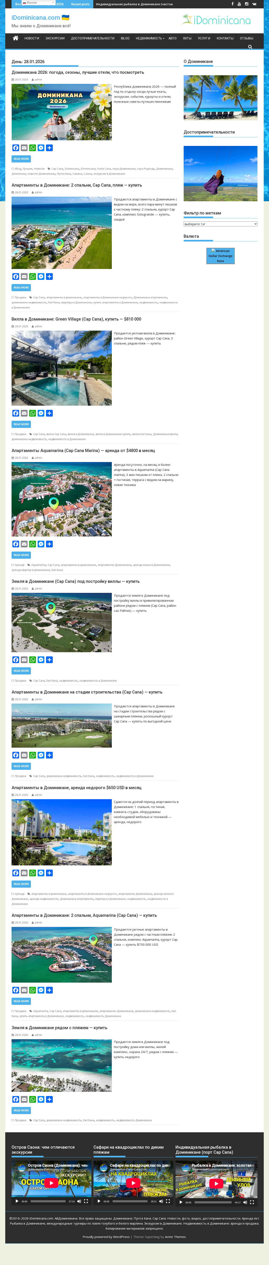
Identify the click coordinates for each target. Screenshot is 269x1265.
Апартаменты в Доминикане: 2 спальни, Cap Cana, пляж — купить (77, 185)
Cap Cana (57, 168)
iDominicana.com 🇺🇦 (40, 17)
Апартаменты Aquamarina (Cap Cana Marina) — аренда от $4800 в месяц (83, 450)
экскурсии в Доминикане (109, 173)
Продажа (20, 297)
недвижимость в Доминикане (67, 439)
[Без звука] (79, 1201)
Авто (173, 38)
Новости (32, 38)
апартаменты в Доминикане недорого (107, 297)
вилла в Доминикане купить (113, 434)
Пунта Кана (64, 173)
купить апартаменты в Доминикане (115, 302)
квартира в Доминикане (76, 302)
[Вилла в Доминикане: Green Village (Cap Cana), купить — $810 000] (62, 333)
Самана (77, 173)
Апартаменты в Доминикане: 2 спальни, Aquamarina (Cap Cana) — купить (84, 915)
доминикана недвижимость (29, 302)
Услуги (204, 38)
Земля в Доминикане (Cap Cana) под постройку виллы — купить (76, 581)
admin (38, 79)
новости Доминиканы (41, 173)
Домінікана (19, 173)
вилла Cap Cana (56, 434)
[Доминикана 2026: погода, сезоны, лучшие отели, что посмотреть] (62, 86)
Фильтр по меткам (202, 213)
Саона (88, 173)
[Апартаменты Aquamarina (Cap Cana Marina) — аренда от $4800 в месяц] (62, 464)
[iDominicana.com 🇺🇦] (15, 37)
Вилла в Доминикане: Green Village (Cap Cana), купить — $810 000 (76, 319)
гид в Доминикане (124, 168)
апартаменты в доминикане (64, 297)
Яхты (187, 38)
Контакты (225, 38)
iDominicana (88, 168)
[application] (51, 1183)
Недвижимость (149, 38)
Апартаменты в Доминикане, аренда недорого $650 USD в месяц (76, 787)
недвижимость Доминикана (103, 1016)
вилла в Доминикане (81, 434)
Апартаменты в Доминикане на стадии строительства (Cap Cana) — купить (87, 692)
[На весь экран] (86, 1201)
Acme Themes (175, 1237)
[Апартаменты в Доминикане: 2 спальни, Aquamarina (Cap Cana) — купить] (62, 929)
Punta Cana (104, 168)
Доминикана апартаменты (150, 297)
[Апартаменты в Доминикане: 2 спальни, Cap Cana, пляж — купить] (62, 199)
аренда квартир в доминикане (31, 570)
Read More (21, 158)
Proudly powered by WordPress (106, 1237)
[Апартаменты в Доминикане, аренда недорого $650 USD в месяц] (62, 802)
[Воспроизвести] (17, 1201)
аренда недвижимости (44, 899)
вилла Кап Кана (142, 434)
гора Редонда (145, 168)
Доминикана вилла (165, 434)
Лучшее (27, 168)
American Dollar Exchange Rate (220, 256)
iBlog (125, 38)
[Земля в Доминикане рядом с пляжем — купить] (62, 1042)
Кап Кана (53, 302)
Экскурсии (55, 38)
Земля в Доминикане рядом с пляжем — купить (59, 1027)
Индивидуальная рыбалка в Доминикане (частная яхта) (139, 4)
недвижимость (148, 302)
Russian (31, 2)
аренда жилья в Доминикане (151, 565)
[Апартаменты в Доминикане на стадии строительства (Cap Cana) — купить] (62, 706)
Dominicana (72, 168)
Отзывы (246, 38)
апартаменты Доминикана (114, 565)
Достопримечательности (92, 38)
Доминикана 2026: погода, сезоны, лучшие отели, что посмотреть (78, 72)
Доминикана (164, 168)
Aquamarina (38, 565)
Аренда (19, 565)
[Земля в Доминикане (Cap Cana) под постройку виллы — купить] (62, 595)
